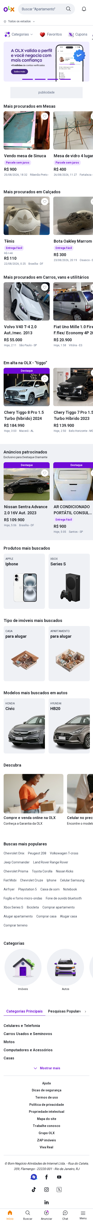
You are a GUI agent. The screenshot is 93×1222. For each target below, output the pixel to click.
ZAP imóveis (46, 1140)
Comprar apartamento (58, 907)
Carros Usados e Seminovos (28, 1034)
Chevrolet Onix (14, 853)
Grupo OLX (47, 1133)
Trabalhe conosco (46, 1126)
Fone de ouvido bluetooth (64, 898)
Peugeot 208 (37, 853)
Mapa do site (46, 1119)
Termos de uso (46, 1097)
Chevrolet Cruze (31, 880)
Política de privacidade (46, 1104)
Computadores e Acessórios (28, 1050)
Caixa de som (50, 889)
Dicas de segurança (46, 1090)
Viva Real (46, 1147)
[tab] (24, 1011)
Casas (9, 1058)
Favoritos (54, 34)
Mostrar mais (50, 1068)
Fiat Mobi (10, 880)
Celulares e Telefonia (22, 1026)
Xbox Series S (13, 907)
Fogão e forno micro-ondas (23, 898)
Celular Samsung (72, 880)
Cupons (81, 34)
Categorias (20, 34)
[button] (46, 9)
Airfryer (9, 889)
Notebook (70, 889)
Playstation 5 (27, 889)
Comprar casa (46, 916)
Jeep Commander (17, 862)
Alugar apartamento (18, 916)
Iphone (51, 880)
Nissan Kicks (64, 871)
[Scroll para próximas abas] (85, 1011)
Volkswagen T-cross (64, 853)
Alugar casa (68, 916)
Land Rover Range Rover (50, 862)
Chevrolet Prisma (16, 871)
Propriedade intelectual (46, 1111)
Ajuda (46, 1083)
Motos (9, 1042)
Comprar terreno (16, 925)
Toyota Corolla (42, 871)
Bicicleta (33, 907)
